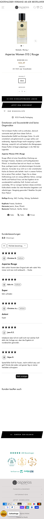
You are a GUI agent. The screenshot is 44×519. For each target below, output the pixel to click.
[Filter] (4, 246)
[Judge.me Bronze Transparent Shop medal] (22, 462)
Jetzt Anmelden (21, 500)
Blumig (25, 50)
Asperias (14, 141)
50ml (22, 80)
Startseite (18, 50)
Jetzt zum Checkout (22, 105)
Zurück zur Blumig (23, 435)
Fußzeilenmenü (21, 489)
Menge (22, 87)
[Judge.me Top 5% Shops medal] (32, 462)
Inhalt (22, 76)
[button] (20, 60)
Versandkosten (27, 69)
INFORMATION (21, 495)
